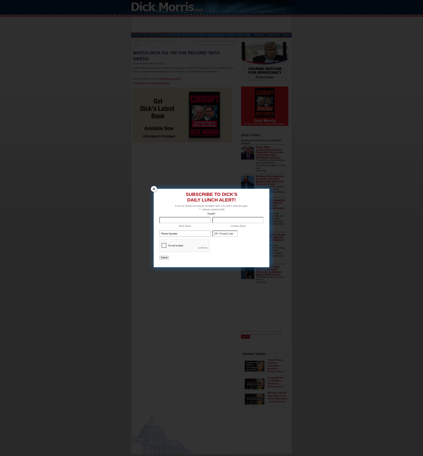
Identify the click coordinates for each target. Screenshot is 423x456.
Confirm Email (238, 226)
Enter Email (185, 226)
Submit (164, 257)
